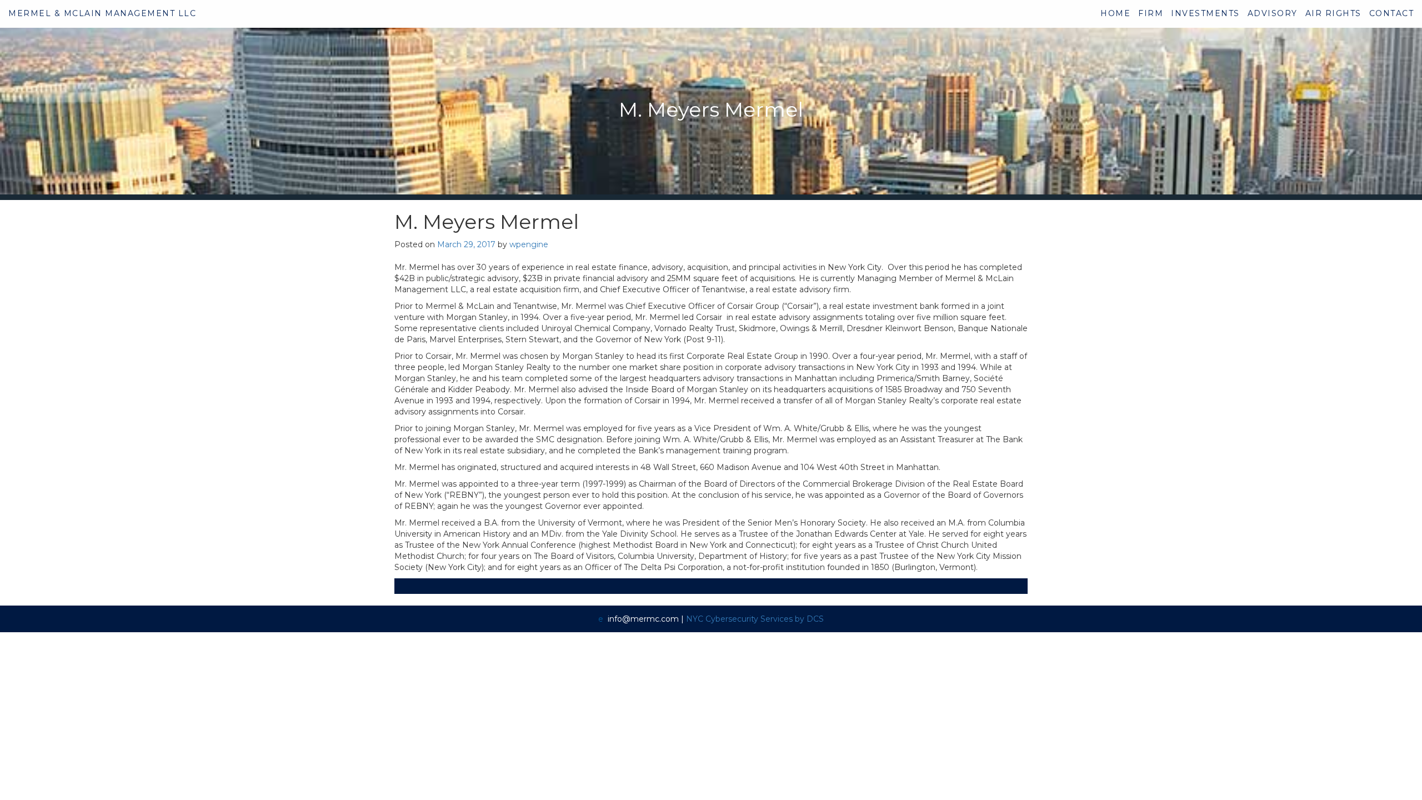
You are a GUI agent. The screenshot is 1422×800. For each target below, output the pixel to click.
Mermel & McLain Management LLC (102, 13)
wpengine (528, 244)
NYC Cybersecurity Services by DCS (755, 619)
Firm (1150, 13)
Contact (1391, 13)
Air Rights (1333, 13)
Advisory (1273, 13)
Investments (1205, 13)
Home (1115, 13)
